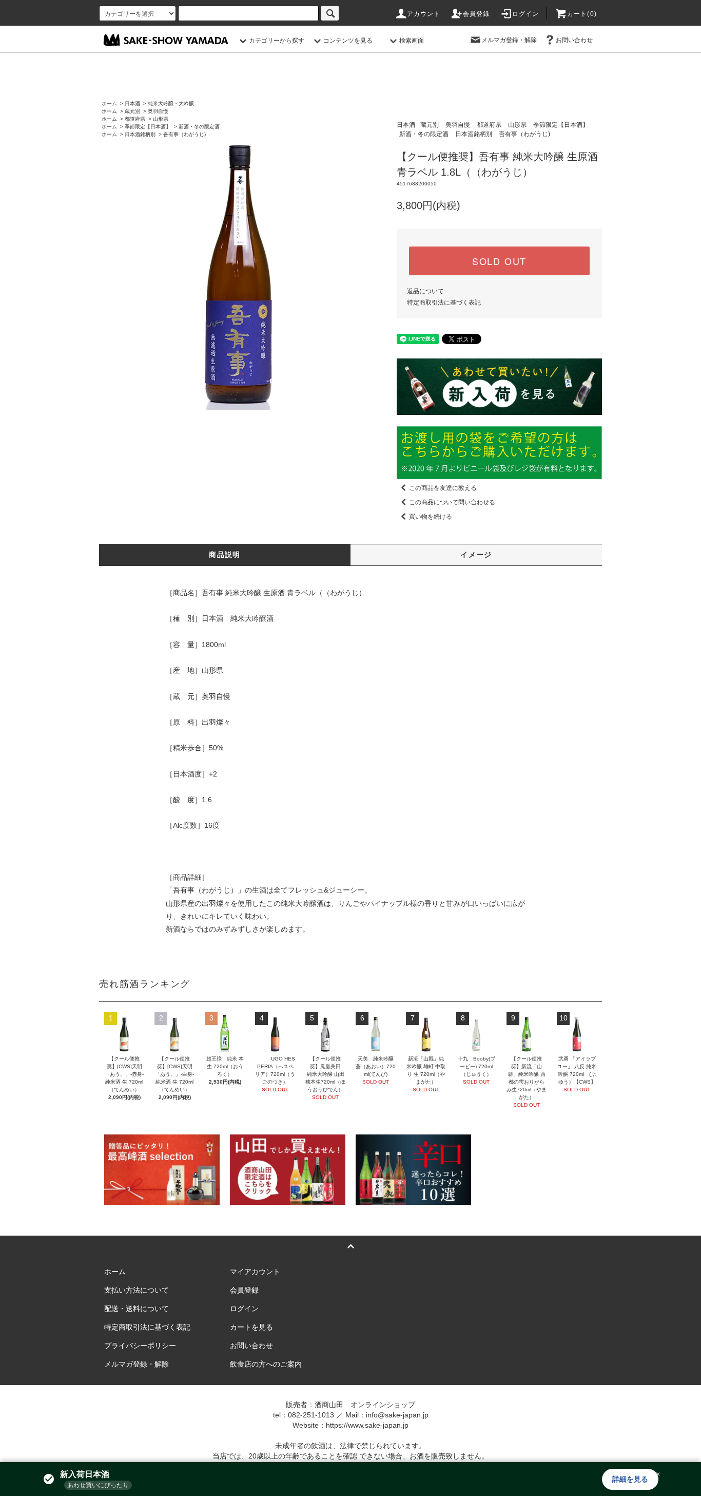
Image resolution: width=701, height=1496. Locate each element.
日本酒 (132, 103)
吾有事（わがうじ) (184, 134)
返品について (425, 291)
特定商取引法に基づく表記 (444, 302)
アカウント (424, 13)
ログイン (525, 13)
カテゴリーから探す (276, 40)
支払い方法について (136, 1290)
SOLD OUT (499, 261)
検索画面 (411, 40)
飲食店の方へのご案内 (266, 1364)
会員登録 (476, 13)
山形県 (160, 119)
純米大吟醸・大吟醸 (171, 103)
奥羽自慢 (158, 111)
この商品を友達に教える (443, 487)
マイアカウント (255, 1271)
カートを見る (251, 1327)
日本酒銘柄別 (140, 134)
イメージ (476, 555)
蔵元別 (132, 111)
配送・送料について (136, 1308)
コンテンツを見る (348, 40)
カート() (582, 13)
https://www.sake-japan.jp (367, 1425)
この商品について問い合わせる (452, 502)
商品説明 (225, 555)
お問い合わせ (574, 40)
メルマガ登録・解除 (509, 40)
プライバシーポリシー (140, 1345)
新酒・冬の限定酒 (199, 126)
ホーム (109, 103)
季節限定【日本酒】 (148, 126)
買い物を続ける (430, 516)
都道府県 (135, 119)
